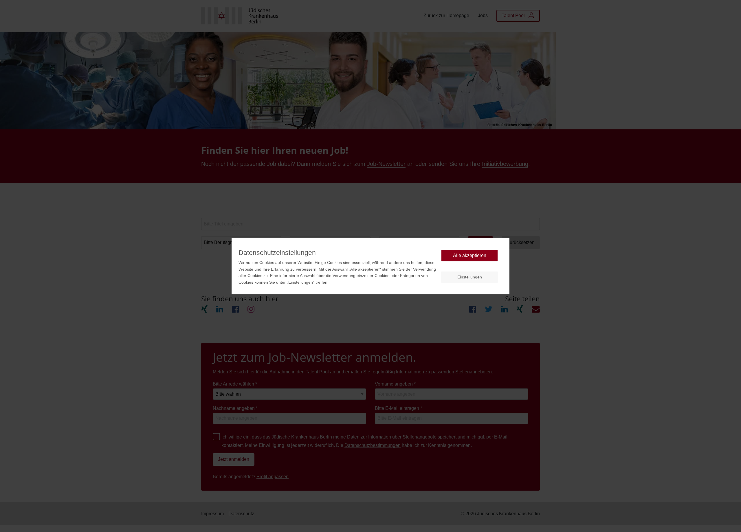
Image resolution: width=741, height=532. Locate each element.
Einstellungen (469, 277)
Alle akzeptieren (469, 255)
